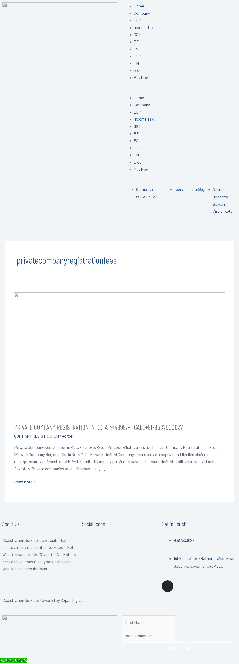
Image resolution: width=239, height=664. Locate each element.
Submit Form (179, 648)
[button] (179, 90)
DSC (137, 56)
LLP (137, 20)
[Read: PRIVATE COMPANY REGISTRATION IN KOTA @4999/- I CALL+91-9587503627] (119, 354)
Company (142, 13)
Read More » (24, 481)
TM (136, 63)
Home (139, 6)
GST (137, 34)
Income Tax (144, 27)
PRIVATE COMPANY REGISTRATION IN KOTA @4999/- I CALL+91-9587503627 (98, 427)
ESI (137, 49)
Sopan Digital (71, 600)
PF (136, 41)
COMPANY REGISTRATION (36, 436)
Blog (137, 70)
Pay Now (141, 77)
